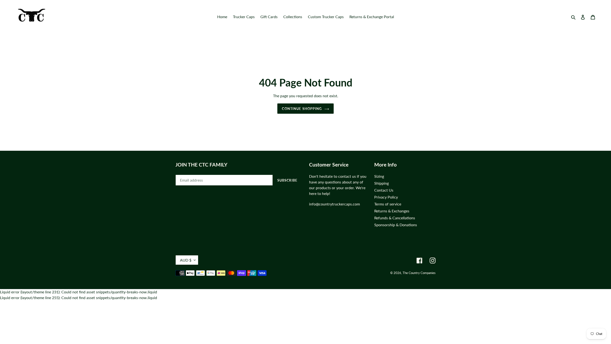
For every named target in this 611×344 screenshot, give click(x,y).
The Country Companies (419, 273)
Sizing (379, 176)
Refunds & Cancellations (394, 217)
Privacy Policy (386, 197)
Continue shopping (302, 109)
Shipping (381, 183)
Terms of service (387, 204)
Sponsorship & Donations (395, 224)
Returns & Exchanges (391, 211)
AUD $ (185, 260)
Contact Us (383, 190)
